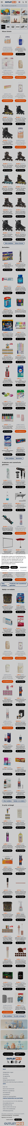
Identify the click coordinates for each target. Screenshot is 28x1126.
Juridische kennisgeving (14, 570)
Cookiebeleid (4, 570)
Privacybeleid (24, 570)
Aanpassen (23, 567)
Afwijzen (14, 567)
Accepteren (4, 567)
